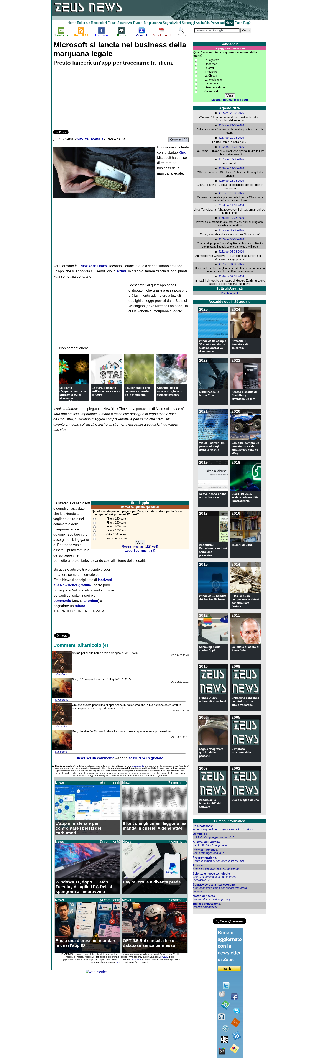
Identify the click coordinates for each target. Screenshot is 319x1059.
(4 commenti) (110, 900)
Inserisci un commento (96, 758)
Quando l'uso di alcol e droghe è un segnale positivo (170, 391)
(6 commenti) (110, 783)
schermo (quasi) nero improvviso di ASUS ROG (223, 829)
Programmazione (204, 857)
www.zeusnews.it (89, 139)
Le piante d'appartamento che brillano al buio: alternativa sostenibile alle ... (72, 394)
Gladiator (61, 674)
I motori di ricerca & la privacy (211, 899)
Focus (112, 23)
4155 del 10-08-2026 (231, 217)
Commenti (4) (178, 139)
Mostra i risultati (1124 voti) (140, 546)
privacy (164, 956)
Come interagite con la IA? (209, 853)
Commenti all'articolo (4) (80, 645)
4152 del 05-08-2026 (231, 251)
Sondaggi (188, 23)
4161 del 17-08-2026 (231, 159)
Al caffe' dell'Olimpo (206, 841)
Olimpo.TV (200, 833)
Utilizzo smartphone (205, 907)
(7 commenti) (177, 783)
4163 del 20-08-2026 (231, 137)
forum (119, 962)
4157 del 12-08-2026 (231, 193)
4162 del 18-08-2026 (231, 146)
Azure (121, 271)
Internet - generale (205, 849)
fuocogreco (61, 699)
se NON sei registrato (145, 758)
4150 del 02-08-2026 (231, 276)
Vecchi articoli (229, 293)
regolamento (138, 766)
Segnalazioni (172, 23)
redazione (136, 959)
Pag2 (247, 23)
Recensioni (99, 23)
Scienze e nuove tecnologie (211, 873)
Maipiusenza (153, 23)
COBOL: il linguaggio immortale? (213, 837)
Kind (182, 152)
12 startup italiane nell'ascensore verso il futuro (106, 391)
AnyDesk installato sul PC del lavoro (216, 868)
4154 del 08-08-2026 (231, 230)
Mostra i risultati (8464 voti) (229, 99)
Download (217, 23)
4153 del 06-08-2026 (231, 239)
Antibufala (203, 23)
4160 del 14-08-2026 (231, 168)
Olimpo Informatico (229, 821)
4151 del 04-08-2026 (231, 264)
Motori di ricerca (204, 896)
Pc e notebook (202, 826)
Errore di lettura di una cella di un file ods (218, 861)
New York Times (93, 266)
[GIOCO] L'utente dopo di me (211, 845)
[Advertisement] (85, 98)
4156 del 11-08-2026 (231, 205)
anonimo (91, 601)
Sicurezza (124, 23)
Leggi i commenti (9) (140, 550)
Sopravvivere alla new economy (214, 884)
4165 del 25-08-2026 (231, 113)
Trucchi (138, 23)
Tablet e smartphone (206, 903)
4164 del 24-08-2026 (231, 125)
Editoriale (83, 23)
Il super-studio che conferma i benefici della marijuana (137, 391)
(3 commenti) (177, 900)
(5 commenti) (110, 841)
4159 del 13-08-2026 (231, 180)
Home (71, 23)
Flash (238, 23)
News (229, 23)
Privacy (198, 865)
